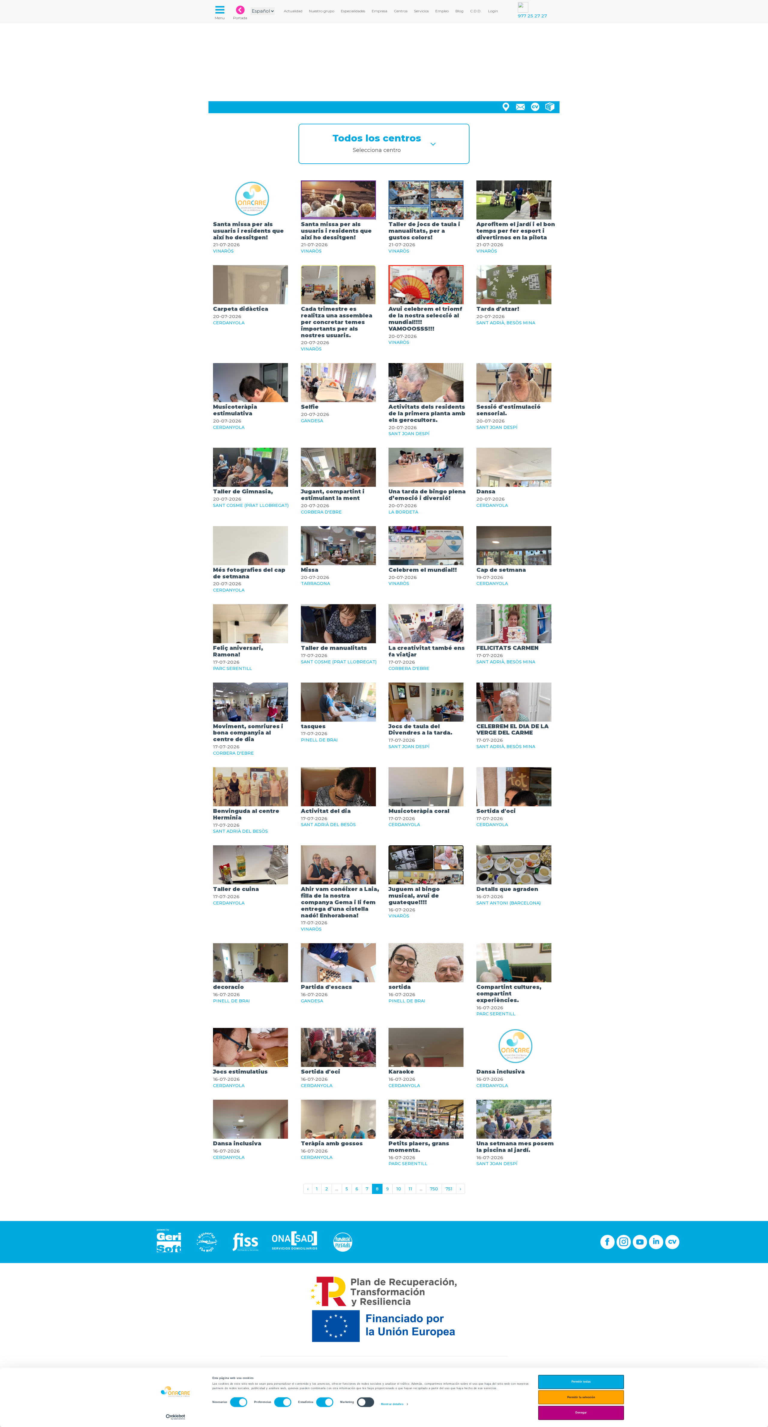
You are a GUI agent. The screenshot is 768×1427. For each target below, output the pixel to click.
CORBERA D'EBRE (321, 512)
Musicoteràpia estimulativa (235, 410)
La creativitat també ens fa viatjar (426, 651)
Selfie (310, 407)
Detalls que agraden (507, 889)
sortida (399, 987)
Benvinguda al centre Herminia (246, 814)
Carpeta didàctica (240, 309)
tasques (313, 726)
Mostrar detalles (392, 1404)
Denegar (581, 1412)
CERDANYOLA (228, 323)
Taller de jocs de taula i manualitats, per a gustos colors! (424, 231)
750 (434, 1189)
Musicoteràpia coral (418, 811)
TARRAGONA (315, 583)
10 (398, 1189)
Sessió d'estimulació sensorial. (508, 410)
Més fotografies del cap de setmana (249, 573)
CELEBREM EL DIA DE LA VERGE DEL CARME (512, 729)
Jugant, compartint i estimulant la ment (332, 494)
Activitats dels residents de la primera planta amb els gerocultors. (426, 413)
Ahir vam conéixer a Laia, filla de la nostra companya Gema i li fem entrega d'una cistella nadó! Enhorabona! (340, 902)
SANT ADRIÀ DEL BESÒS (240, 831)
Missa (309, 570)
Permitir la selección (581, 1397)
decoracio (228, 987)
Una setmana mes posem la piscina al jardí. (515, 1146)
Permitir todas (581, 1381)
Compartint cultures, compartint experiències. (509, 994)
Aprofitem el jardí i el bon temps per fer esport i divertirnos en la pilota (515, 231)
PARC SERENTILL (232, 668)
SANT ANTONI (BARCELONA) (508, 903)
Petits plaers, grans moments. (418, 1146)
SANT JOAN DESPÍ (409, 434)
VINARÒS (223, 251)
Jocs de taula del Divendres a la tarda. (420, 729)
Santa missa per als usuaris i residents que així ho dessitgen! (248, 231)
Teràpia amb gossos (332, 1143)
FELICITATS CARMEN (507, 648)
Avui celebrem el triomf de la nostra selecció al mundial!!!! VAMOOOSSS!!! (425, 319)
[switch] (282, 1402)
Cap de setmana (501, 570)
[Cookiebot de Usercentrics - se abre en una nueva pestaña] (175, 1417)
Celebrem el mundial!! (422, 570)
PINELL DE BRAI (319, 740)
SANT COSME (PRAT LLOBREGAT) (251, 505)
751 (449, 1189)
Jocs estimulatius (240, 1071)
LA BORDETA (403, 512)
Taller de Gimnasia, (243, 491)
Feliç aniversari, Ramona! (238, 651)
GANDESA (312, 421)
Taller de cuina (236, 889)
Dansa (485, 491)
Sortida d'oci (496, 811)
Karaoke (401, 1071)
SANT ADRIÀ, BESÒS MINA (505, 323)
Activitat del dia (326, 811)
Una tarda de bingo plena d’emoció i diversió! (427, 494)
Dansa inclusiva (500, 1071)
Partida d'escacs (326, 987)
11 (410, 1189)
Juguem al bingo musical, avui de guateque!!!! (414, 896)
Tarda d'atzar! (497, 309)
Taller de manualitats (334, 648)
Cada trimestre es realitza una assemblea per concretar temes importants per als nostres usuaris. (336, 322)
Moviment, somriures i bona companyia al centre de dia (248, 733)
